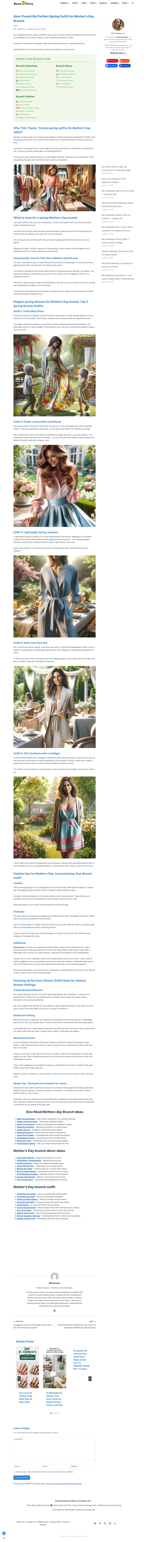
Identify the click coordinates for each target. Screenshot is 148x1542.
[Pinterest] (95, 1523)
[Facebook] (100, 1523)
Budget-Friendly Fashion (28, 118)
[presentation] (27, 1367)
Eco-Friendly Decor (66, 87)
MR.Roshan (22, 29)
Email (45, 1466)
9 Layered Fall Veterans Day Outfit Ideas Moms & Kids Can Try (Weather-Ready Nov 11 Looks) (81, 1360)
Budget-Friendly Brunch (28, 74)
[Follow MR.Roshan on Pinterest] (54, 1310)
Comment (19, 1439)
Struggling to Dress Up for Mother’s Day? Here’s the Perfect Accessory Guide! (32, 1325)
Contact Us (30, 1522)
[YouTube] (105, 1523)
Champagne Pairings (26, 87)
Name (17, 1466)
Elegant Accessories (26, 111)
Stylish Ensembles (25, 101)
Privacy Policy (55, 1522)
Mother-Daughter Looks (30, 108)
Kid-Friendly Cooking (29, 90)
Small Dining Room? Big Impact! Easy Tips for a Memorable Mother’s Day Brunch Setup (77, 1325)
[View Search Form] (133, 3)
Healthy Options (25, 84)
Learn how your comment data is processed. (64, 1484)
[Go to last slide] (19, 1378)
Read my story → (118, 53)
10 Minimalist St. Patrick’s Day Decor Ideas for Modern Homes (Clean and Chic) (54, 1399)
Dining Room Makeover (68, 74)
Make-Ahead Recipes (27, 71)
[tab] (50, 1413)
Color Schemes (64, 84)
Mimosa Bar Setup (66, 80)
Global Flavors (24, 80)
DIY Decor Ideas (65, 77)
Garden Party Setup (26, 77)
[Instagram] (110, 1523)
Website (74, 1466)
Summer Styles (24, 114)
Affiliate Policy (42, 1522)
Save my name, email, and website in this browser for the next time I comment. (44, 1472)
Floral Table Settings (66, 71)
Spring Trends (24, 105)
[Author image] (14, 29)
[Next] (90, 1378)
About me (21, 1522)
